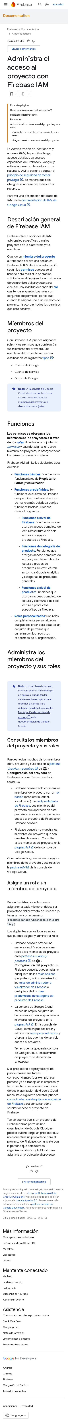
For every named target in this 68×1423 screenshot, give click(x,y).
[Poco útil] (33, 41)
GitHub (7, 1260)
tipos (45, 358)
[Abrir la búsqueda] (40, 4)
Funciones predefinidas (31, 489)
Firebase (12, 29)
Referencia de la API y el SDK (19, 1243)
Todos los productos (14, 1391)
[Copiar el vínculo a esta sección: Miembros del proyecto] (35, 331)
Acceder (58, 4)
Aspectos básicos (21, 33)
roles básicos (46, 974)
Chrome (7, 1373)
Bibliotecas (9, 1254)
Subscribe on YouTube (15, 1293)
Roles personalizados (30, 616)
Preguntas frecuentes (15, 1344)
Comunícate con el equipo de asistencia (26, 1315)
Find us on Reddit (12, 1282)
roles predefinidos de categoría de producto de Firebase (34, 996)
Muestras (8, 1249)
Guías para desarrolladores (18, 1237)
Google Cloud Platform (16, 1385)
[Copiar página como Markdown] (23, 94)
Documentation (16, 15)
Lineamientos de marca (16, 1338)
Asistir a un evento (13, 1299)
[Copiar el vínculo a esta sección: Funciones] (38, 424)
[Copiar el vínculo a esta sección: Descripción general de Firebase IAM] (53, 227)
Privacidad (27, 1405)
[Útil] (28, 41)
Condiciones (10, 1405)
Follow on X (9, 1288)
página (22, 847)
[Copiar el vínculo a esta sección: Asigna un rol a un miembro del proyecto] (11, 895)
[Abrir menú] (5, 4)
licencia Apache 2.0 (27, 1200)
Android (7, 1367)
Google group (11, 1327)
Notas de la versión (13, 1332)
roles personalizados (44, 1033)
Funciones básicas (27, 474)
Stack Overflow (12, 1321)
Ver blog (7, 1276)
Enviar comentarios (24, 48)
